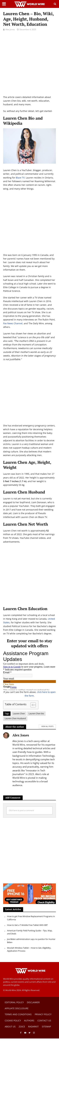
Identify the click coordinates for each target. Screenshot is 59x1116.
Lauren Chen (19, 713)
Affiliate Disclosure (16, 1008)
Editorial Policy (14, 1002)
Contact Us (44, 1020)
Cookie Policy (13, 1020)
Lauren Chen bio (36, 713)
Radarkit (33, 1026)
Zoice (22, 1026)
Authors (29, 1020)
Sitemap (46, 1026)
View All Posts (47, 726)
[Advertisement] (29, 65)
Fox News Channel (12, 323)
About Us (10, 1026)
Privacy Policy (43, 1014)
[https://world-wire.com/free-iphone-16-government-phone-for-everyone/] (29, 893)
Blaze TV (20, 177)
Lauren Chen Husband (15, 718)
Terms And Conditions (18, 1014)
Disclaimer (33, 1002)
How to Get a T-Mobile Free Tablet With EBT (27, 925)
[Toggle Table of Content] (31, 704)
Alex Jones (10, 29)
